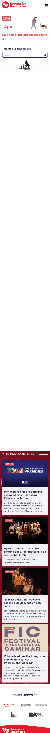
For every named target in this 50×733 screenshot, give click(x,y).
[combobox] (22, 55)
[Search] (45, 55)
